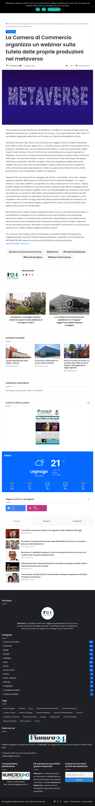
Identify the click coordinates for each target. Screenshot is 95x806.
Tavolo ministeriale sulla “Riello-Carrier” (17, 361)
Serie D (37, 721)
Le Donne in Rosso (11, 694)
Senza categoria (9, 678)
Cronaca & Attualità (21, 24)
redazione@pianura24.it (11, 756)
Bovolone (22, 708)
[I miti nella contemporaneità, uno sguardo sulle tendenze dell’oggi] (12, 533)
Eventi (5, 666)
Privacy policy (54, 9)
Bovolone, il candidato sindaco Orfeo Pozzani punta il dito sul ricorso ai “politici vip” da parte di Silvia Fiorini (53, 553)
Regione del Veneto (10, 721)
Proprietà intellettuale (75, 252)
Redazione (14, 66)
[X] (29, 274)
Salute (5, 650)
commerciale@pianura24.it (18, 784)
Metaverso (53, 252)
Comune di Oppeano (43, 712)
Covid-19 (79, 712)
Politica (6, 674)
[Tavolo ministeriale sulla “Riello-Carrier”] (18, 351)
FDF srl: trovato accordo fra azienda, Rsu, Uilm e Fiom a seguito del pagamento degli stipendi (76, 364)
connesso (19, 390)
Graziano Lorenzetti (30, 717)
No (44, 9)
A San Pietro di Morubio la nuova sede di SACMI (46, 361)
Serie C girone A (25, 721)
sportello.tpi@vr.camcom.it (17, 243)
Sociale (6, 654)
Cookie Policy (87, 802)
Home (9, 24)
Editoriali (6, 682)
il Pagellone (8, 686)
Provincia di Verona (70, 717)
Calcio (31, 708)
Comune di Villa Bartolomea (63, 712)
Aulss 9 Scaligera (9, 708)
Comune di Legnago (26, 712)
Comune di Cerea (9, 712)
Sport (5, 662)
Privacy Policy (75, 802)
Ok (38, 9)
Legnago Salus (55, 717)
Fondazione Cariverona (11, 717)
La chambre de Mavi (11, 690)
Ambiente (7, 658)
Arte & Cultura (9, 670)
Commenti (77, 521)
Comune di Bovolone (69, 708)
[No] (92, 6)
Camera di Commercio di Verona (26, 252)
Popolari (17, 521)
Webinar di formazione (60, 257)
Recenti (46, 521)
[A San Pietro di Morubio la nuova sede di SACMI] (47, 351)
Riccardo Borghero (34, 257)
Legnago (43, 717)
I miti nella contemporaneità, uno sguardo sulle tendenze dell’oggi (51, 530)
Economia (33, 24)
